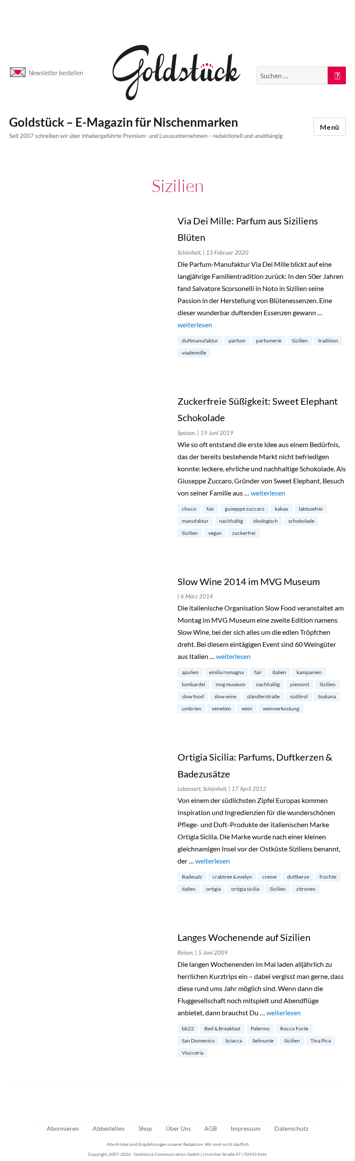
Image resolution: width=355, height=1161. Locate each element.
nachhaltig (231, 521)
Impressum (246, 1128)
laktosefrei (311, 508)
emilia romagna (226, 672)
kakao (281, 508)
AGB (210, 1128)
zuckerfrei (243, 533)
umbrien (191, 708)
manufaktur (195, 521)
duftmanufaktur (200, 340)
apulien (190, 672)
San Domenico (198, 1040)
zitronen (306, 889)
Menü (329, 127)
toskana (327, 696)
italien (279, 672)
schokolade (301, 521)
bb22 (188, 1028)
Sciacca (233, 1040)
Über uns (178, 1128)
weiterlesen (195, 324)
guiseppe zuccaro (245, 508)
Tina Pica (320, 1040)
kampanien (309, 672)
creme (269, 876)
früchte (328, 876)
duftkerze (298, 876)
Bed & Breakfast (222, 1028)
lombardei (193, 684)
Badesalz (192, 876)
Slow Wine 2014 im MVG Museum (249, 581)
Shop (145, 1128)
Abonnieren (63, 1128)
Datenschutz (291, 1128)
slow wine (225, 696)
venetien (221, 708)
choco (189, 508)
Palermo (260, 1028)
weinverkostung (281, 708)
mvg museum (230, 684)
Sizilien (300, 340)
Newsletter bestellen (56, 73)
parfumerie (268, 340)
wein (247, 708)
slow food (193, 696)
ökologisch (265, 521)
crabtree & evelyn (232, 876)
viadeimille (194, 352)
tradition (328, 340)
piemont (299, 684)
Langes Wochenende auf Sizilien (244, 937)
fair (210, 508)
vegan (215, 533)
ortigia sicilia (245, 889)
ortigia (213, 889)
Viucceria (192, 1052)
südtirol (299, 696)
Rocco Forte (294, 1028)
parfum (237, 340)
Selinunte (263, 1040)
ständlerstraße (263, 696)
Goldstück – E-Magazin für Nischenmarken (123, 122)
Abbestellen (109, 1128)
